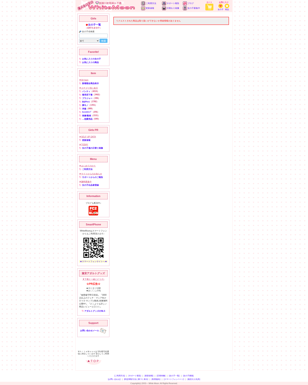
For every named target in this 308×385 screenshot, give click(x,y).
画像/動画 (86, 116)
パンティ (86, 91)
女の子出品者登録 (90, 185)
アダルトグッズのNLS (94, 311)
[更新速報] (149, 376)
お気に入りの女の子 (91, 59)
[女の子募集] (188, 376)
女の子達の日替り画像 (92, 148)
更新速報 (149, 8)
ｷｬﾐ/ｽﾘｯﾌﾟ (87, 112)
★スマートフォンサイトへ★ (93, 261)
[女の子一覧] (174, 376)
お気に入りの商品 (90, 62)
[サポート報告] (134, 376)
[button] (93, 344)
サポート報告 (172, 3)
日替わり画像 (172, 8)
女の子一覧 (94, 24)
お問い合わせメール (89, 330)
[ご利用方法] (119, 376)
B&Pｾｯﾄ (86, 102)
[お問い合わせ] (114, 379)
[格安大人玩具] (194, 379)
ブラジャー (87, 98)
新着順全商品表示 (90, 83)
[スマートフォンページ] (174, 379)
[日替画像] (161, 376)
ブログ (190, 3)
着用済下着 (87, 95)
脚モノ (85, 105)
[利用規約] (156, 379)
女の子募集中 (193, 8)
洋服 (84, 109)
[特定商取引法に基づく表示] (136, 379)
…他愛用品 (87, 119)
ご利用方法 (150, 3)
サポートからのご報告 (92, 177)
